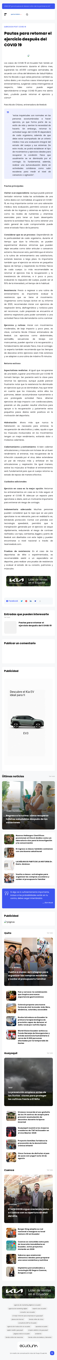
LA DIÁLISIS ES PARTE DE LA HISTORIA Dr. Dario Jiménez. (34, 862)
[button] (40, 601)
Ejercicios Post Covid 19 (15, 27)
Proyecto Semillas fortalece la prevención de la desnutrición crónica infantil (32, 1143)
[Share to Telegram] (35, 601)
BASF (11, 1088)
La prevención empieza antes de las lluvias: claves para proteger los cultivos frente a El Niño (27, 1096)
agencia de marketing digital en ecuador (27, 1305)
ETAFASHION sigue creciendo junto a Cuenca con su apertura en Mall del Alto (28, 1213)
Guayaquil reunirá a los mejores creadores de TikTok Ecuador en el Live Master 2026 (33, 1130)
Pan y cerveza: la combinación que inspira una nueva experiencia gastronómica (32, 994)
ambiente (38, 1333)
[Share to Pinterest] (26, 601)
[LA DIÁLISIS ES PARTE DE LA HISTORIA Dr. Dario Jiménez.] (9, 865)
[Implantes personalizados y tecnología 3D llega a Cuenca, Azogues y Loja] (11, 1272)
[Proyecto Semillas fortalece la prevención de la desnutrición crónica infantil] (11, 1144)
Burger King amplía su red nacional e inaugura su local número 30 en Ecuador (31, 1231)
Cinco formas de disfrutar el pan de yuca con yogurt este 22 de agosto (33, 1156)
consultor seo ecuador (27, 1312)
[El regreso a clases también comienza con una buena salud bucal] (9, 853)
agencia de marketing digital (18, 1308)
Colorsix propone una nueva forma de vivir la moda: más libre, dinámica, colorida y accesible (34, 1007)
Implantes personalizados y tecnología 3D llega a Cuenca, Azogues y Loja (32, 1270)
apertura (13, 1205)
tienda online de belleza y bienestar (40, 1337)
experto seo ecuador (39, 1308)
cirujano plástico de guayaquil (38, 1330)
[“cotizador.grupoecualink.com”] (9, 922)
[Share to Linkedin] (31, 601)
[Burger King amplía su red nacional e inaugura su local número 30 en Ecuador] (11, 1233)
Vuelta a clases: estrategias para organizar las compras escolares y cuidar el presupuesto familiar (32, 876)
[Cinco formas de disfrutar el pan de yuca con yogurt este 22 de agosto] (11, 1157)
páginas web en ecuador (22, 1333)
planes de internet (18, 1319)
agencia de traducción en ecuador (18, 1326)
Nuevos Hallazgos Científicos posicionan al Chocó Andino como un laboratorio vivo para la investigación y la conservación (34, 839)
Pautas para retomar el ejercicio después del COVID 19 (35, 624)
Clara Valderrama (15, 811)
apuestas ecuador (42, 1326)
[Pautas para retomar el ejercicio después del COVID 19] (10, 627)
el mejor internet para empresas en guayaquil (27, 1316)
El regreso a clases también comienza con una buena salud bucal (34, 850)
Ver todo (7, 617)
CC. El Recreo (14, 967)
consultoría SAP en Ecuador (27, 1323)
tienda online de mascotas (14, 1337)
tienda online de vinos (36, 1319)
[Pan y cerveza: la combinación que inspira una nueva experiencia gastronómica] (11, 996)
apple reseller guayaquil (15, 1330)
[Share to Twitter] (22, 601)
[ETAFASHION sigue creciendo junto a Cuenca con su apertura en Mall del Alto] (28, 1199)
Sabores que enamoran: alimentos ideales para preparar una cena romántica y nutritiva (34, 1257)
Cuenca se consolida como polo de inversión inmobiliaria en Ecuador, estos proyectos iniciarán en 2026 (33, 1245)
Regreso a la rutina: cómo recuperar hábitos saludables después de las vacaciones (27, 819)
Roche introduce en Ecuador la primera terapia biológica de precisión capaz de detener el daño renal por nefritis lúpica (32, 1021)
